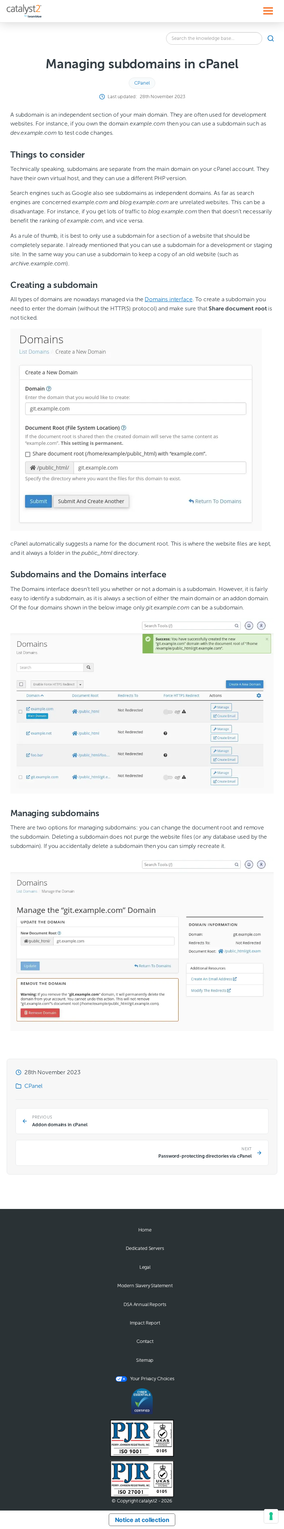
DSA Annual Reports (145, 1304)
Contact (144, 1341)
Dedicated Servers (145, 1248)
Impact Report (145, 1323)
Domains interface (168, 299)
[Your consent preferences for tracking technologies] (271, 1516)
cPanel (141, 83)
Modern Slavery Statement (145, 1285)
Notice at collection (142, 1519)
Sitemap (144, 1360)
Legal (145, 1267)
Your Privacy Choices (152, 1378)
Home (145, 1230)
